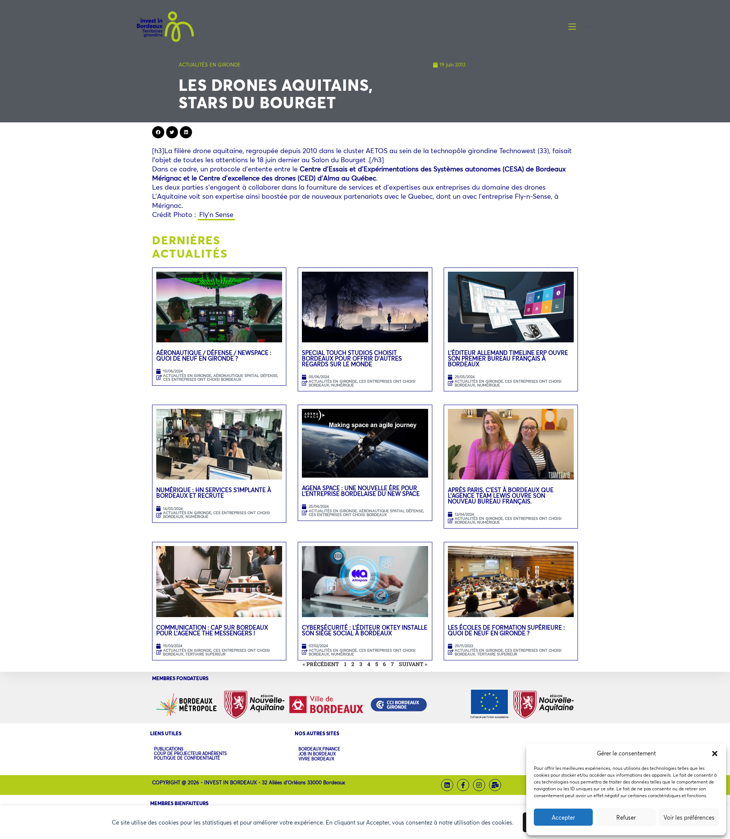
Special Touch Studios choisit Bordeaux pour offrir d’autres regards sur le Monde (352, 358)
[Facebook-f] (463, 785)
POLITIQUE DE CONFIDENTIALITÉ (187, 758)
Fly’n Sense (216, 214)
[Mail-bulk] (495, 785)
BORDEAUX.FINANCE (319, 749)
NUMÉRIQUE (342, 385)
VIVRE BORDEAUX (316, 759)
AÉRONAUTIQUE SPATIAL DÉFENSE (245, 375)
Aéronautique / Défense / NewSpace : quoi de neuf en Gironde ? (213, 355)
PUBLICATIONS (168, 749)
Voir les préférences (688, 817)
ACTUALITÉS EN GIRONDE (210, 64)
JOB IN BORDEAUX (317, 754)
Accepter (563, 817)
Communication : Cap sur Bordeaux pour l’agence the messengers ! (212, 630)
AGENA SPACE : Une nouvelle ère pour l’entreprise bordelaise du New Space (361, 490)
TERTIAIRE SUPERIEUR (205, 654)
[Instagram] (479, 785)
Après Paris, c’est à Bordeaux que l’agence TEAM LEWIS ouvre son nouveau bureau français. (501, 495)
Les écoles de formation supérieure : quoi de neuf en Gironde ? (506, 630)
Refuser (626, 817)
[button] (715, 753)
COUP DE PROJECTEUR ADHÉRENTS (190, 753)
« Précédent (321, 664)
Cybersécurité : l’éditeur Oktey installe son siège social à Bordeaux (364, 630)
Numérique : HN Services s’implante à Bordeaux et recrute (213, 492)
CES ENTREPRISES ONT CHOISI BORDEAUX (202, 379)
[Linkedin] (447, 785)
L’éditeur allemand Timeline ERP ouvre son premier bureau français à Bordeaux (508, 358)
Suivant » (413, 664)
